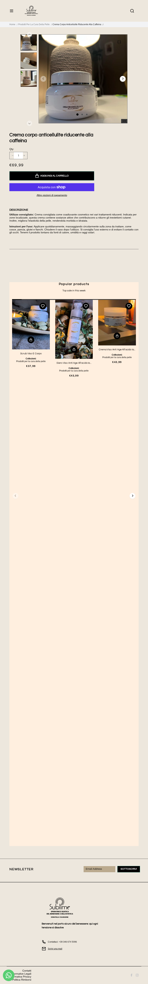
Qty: (11, 149)
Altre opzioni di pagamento (52, 195)
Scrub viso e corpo (31, 353)
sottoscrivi (129, 869)
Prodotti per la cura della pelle (34, 24)
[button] (123, 79)
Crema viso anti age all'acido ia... (117, 349)
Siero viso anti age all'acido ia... (73, 363)
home (12, 24)
